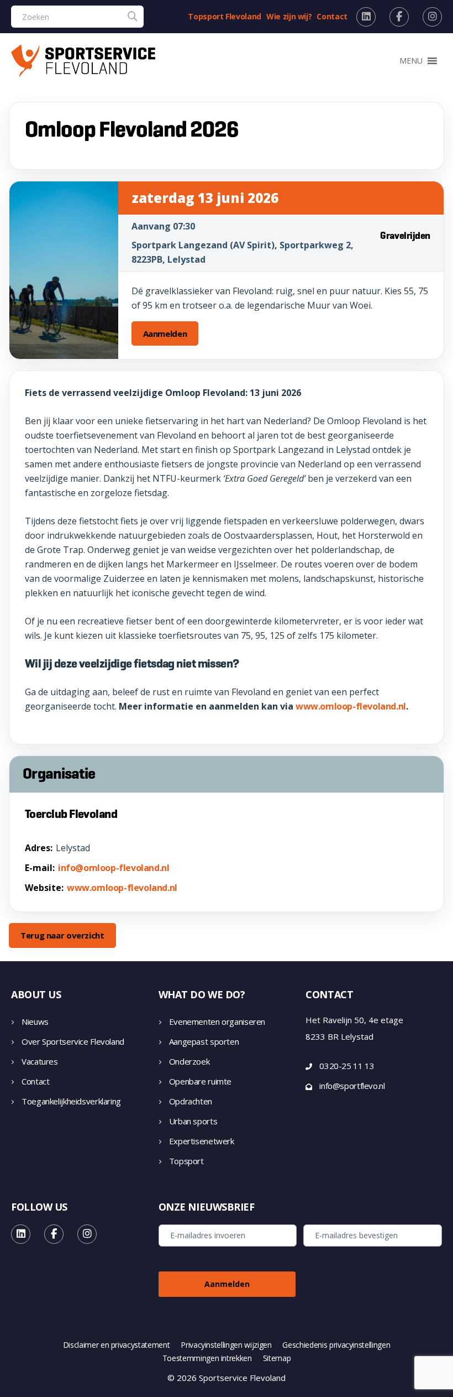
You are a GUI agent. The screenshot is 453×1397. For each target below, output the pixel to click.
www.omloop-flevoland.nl (351, 706)
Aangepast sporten (204, 1041)
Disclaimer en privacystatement (116, 1345)
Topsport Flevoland (224, 16)
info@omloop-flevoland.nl (113, 868)
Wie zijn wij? (289, 16)
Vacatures (40, 1061)
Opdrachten (190, 1101)
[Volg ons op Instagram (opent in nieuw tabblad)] (432, 17)
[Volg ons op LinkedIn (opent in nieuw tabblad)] (366, 17)
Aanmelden (165, 333)
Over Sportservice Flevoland (73, 1041)
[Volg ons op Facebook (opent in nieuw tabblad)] (399, 17)
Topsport (186, 1160)
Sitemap (277, 1358)
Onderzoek (189, 1061)
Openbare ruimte (200, 1081)
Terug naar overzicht (62, 935)
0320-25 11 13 (346, 1065)
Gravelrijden (405, 236)
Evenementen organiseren (217, 1021)
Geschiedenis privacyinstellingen (336, 1345)
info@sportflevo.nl (351, 1085)
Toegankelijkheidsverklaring (71, 1101)
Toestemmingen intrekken (207, 1358)
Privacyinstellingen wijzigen (226, 1345)
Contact (332, 16)
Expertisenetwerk (201, 1140)
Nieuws (35, 1021)
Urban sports (193, 1121)
